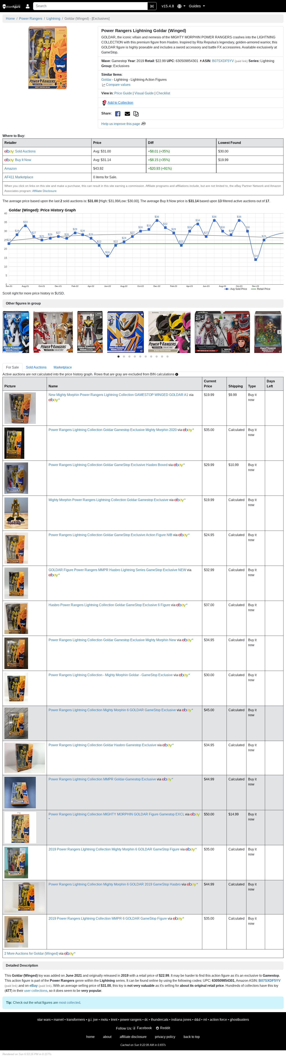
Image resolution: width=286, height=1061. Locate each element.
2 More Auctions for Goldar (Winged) (31, 953)
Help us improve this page (121, 124)
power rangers (131, 1019)
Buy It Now (22, 160)
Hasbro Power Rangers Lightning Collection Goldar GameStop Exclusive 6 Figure (109, 605)
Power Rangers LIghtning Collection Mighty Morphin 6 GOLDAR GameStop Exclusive (112, 710)
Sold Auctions (25, 151)
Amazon (10, 168)
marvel (59, 1019)
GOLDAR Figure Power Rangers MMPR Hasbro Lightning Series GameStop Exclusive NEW (117, 570)
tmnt (114, 1019)
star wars (44, 1019)
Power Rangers (30, 18)
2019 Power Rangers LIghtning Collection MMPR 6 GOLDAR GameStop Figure (108, 918)
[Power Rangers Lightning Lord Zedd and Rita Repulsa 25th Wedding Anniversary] (222, 331)
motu (104, 1019)
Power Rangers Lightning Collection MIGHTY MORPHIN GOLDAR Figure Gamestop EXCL (116, 814)
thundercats (159, 1019)
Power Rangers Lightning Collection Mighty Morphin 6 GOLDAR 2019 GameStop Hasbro (115, 884)
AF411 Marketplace (18, 177)
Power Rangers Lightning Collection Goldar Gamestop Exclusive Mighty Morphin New (112, 640)
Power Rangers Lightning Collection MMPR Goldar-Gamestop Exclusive (102, 779)
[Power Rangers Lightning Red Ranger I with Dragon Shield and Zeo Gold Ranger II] (53, 331)
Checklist (163, 93)
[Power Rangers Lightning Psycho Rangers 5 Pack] (169, 331)
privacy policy (165, 1037)
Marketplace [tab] (63, 367)
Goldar (106, 79)
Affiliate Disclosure (44, 191)
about (107, 1037)
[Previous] (7, 332)
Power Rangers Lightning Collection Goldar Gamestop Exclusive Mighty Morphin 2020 (113, 430)
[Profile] (28, 6)
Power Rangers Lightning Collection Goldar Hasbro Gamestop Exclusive (102, 745)
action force (218, 1019)
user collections (35, 990)
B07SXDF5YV (223, 61)
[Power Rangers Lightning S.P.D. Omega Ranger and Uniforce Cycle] (125, 331)
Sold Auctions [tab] (36, 367)
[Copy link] (136, 113)
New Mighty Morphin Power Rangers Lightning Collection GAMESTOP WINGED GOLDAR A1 (118, 395)
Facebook (144, 1028)
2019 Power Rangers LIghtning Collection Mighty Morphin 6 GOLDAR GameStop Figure (114, 849)
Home (10, 18)
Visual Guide (144, 93)
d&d (197, 1019)
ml (205, 1019)
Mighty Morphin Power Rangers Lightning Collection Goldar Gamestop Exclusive (108, 500)
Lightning (53, 18)
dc (146, 1019)
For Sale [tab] (12, 367)
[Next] (279, 332)
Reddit (165, 1028)
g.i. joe (93, 1019)
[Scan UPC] (152, 6)
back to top (192, 1037)
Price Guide (123, 93)
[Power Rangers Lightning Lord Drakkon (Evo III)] (268, 331)
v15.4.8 (168, 6)
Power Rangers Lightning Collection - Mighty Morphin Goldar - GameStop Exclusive (111, 675)
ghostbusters (239, 1019)
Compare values (118, 84)
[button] (181, 6)
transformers (76, 1019)
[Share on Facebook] (117, 113)
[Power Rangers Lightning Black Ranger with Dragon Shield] (90, 331)
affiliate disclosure (133, 1037)
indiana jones (181, 1019)
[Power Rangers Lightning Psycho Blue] (16, 331)
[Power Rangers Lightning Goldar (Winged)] (47, 57)
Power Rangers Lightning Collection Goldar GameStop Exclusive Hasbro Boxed (108, 465)
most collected (69, 1002)
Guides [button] (195, 6)
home (90, 1037)
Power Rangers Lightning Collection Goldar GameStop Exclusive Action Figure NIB (110, 535)
